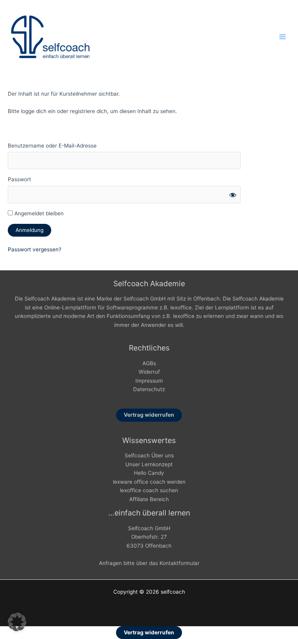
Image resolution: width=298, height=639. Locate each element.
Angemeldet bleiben (38, 213)
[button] (17, 622)
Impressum (149, 381)
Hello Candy (149, 473)
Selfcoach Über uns (149, 455)
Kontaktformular (179, 563)
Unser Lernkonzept (149, 464)
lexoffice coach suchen (149, 490)
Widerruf (149, 372)
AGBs (149, 363)
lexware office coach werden (149, 482)
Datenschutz (149, 389)
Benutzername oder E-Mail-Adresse (52, 146)
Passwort (19, 179)
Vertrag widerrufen (149, 415)
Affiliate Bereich (149, 499)
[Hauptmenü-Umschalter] (282, 37)
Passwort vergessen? (34, 249)
